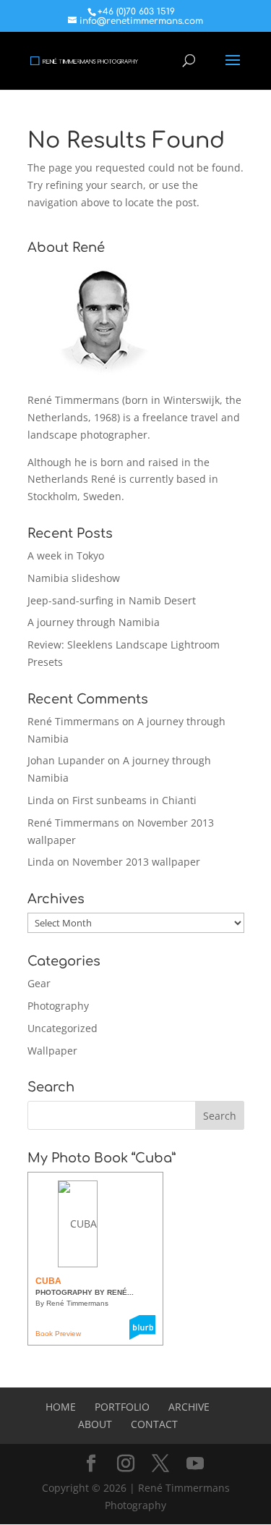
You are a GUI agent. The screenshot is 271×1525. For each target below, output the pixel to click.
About (95, 1424)
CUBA (48, 1281)
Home (61, 1407)
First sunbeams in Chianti (134, 800)
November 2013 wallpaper (136, 862)
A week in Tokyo (65, 555)
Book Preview (58, 1334)
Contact (154, 1424)
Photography (58, 1006)
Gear (39, 983)
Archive (189, 1407)
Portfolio (122, 1407)
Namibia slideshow (73, 578)
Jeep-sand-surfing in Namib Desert (111, 600)
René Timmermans (73, 721)
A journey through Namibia (93, 622)
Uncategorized (62, 1028)
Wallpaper (52, 1050)
